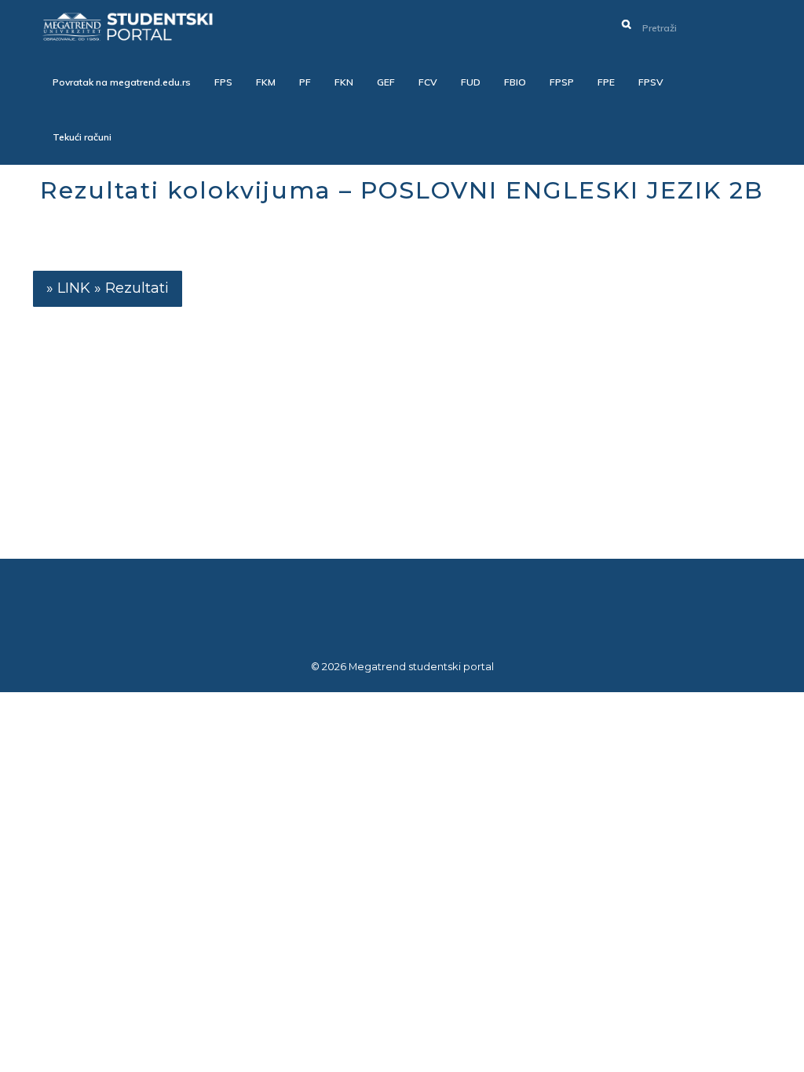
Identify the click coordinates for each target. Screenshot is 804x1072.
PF (305, 82)
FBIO (515, 82)
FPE (606, 82)
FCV (427, 82)
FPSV (650, 82)
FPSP (562, 82)
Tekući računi (82, 137)
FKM (266, 82)
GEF (386, 82)
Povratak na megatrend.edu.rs (122, 82)
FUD (471, 82)
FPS (223, 82)
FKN (343, 82)
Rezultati (137, 288)
